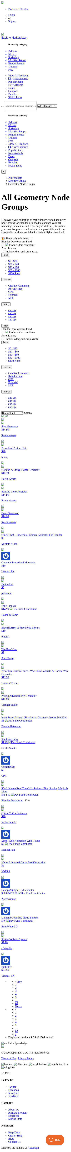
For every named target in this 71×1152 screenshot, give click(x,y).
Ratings (6, 391)
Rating (6, 304)
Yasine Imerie (8, 822)
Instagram (13, 1093)
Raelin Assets (8, 435)
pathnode (6, 593)
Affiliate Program (17, 1112)
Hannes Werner (9, 683)
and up (12, 310)
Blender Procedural (11, 800)
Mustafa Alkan (9, 543)
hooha (4, 457)
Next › (18, 1006)
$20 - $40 (13, 264)
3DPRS (5, 871)
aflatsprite (6, 948)
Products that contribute (21, 244)
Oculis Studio (8, 748)
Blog (11, 1138)
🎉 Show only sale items (15, 238)
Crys (4, 775)
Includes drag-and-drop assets (22, 251)
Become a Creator (18, 9)
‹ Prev (18, 981)
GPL (11, 291)
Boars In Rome (9, 614)
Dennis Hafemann (11, 726)
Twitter (12, 1086)
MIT (10, 298)
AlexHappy (7, 658)
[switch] (31, 238)
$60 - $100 (14, 270)
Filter (5, 325)
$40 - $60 (13, 267)
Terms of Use (8, 1058)
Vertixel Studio (9, 704)
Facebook (13, 1089)
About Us (13, 1109)
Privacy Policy (26, 1058)
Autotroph (33, 1147)
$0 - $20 (12, 261)
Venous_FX (7, 571)
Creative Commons (18, 285)
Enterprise (13, 1115)
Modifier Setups (17, 180)
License (7, 279)
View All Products (18, 75)
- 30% (26, 800)
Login (11, 14)
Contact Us (14, 1141)
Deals (11, 87)
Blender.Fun (8, 849)
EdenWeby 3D (9, 926)
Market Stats (15, 1118)
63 (16, 1003)
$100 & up (14, 273)
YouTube (13, 1096)
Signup (12, 21)
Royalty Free (15, 288)
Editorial (13, 294)
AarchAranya (8, 898)
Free (10, 69)
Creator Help (15, 1135)
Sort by (28, 412)
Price (5, 255)
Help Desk (14, 1132)
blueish (5, 636)
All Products (15, 177)
